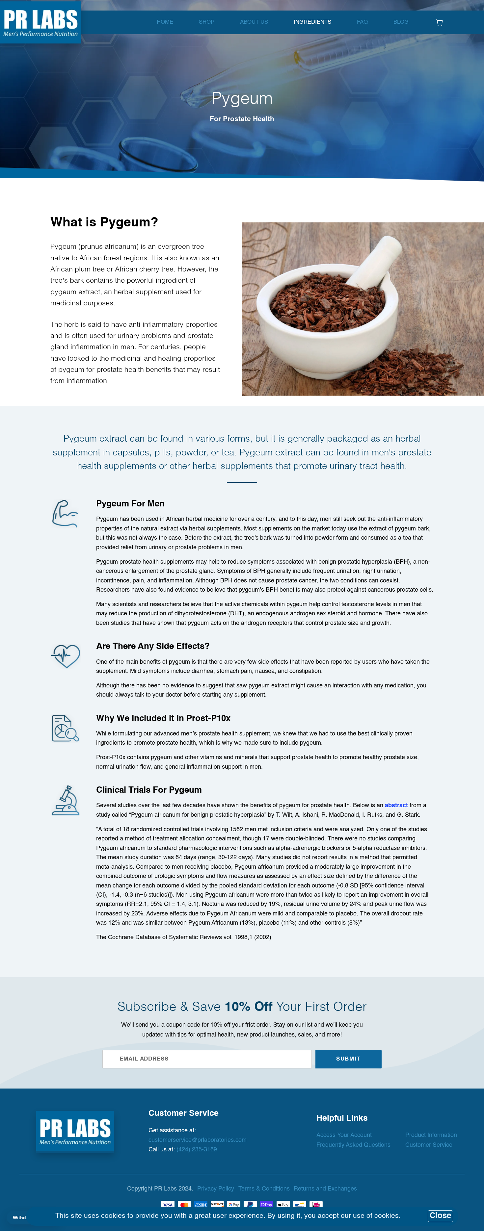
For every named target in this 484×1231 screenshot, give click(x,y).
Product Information (431, 1135)
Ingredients (312, 22)
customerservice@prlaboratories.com (197, 1140)
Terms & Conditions (264, 1189)
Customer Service (428, 1145)
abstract (396, 805)
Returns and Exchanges (325, 1189)
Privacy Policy (215, 1189)
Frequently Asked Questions (353, 1145)
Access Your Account (344, 1135)
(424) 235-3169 (196, 1150)
